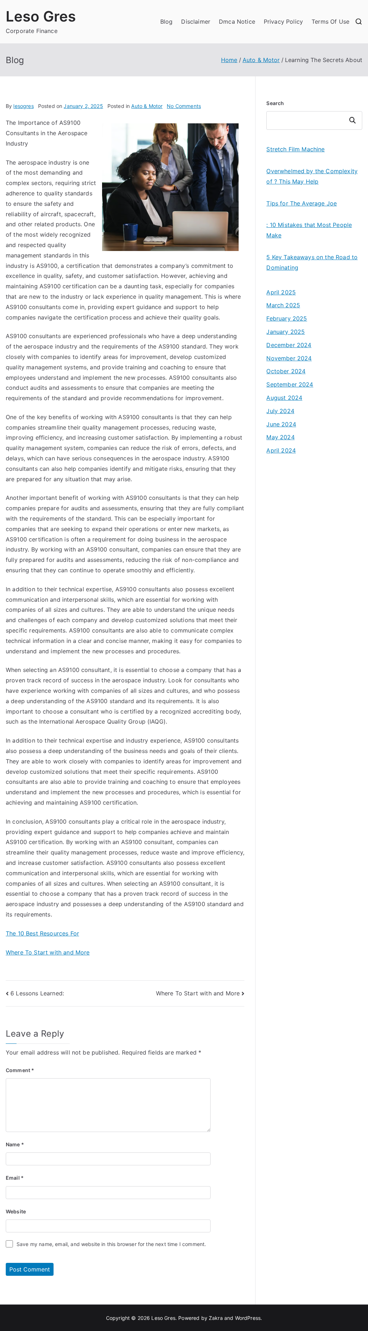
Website (16, 1211)
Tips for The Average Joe (301, 203)
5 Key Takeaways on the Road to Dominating (312, 262)
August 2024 (284, 397)
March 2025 (283, 305)
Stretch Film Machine (295, 149)
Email (15, 1178)
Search (275, 103)
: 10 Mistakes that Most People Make (309, 230)
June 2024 (281, 424)
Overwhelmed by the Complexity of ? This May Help (312, 176)
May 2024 (280, 437)
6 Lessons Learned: (37, 993)
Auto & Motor (146, 106)
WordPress (248, 1318)
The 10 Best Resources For (42, 933)
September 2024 (289, 384)
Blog (166, 21)
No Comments (184, 106)
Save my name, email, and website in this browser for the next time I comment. (111, 1244)
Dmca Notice (237, 21)
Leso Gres (41, 16)
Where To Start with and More (47, 952)
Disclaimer (195, 21)
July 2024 (280, 411)
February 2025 (286, 318)
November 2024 (289, 358)
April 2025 (281, 292)
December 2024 (288, 345)
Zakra (216, 1318)
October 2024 (285, 371)
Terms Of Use (330, 21)
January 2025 (285, 331)
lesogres (23, 106)
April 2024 (281, 450)
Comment (20, 1070)
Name (15, 1144)
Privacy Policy (283, 21)
